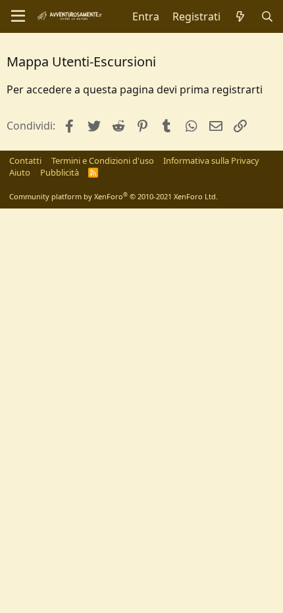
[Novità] (240, 16)
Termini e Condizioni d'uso (102, 160)
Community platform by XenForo (113, 196)
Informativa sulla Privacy (211, 160)
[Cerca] (266, 16)
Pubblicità (59, 172)
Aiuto (19, 172)
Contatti (25, 160)
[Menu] (18, 16)
